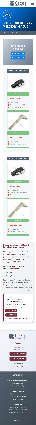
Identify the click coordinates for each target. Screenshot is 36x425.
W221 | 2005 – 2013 (18, 57)
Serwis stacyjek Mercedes (18, 407)
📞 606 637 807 (11, 315)
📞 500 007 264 (11, 310)
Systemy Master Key (18, 386)
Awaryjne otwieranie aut (18, 415)
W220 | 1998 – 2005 (18, 53)
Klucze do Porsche (18, 399)
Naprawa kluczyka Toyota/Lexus (18, 412)
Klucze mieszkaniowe (18, 383)
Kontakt (18, 420)
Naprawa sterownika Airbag (18, 396)
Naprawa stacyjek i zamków (18, 394)
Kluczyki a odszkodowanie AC (18, 410)
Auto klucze (18, 375)
